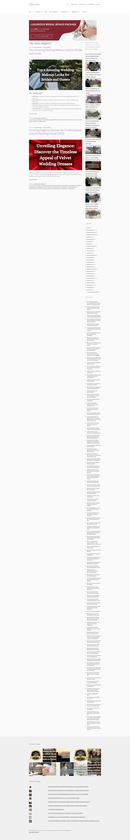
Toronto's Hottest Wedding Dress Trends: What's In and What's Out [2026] (65, 813)
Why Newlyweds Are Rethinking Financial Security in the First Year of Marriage (93, 664)
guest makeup (53, 119)
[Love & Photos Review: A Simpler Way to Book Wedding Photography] (93, 181)
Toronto (84, 11)
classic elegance (46, 119)
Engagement (89, 237)
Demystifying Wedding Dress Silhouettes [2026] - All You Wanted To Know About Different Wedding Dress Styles (73, 820)
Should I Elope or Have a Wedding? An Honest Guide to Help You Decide (93, 450)
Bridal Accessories (83, 4)
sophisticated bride (55, 187)
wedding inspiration (57, 188)
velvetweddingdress (33, 188)
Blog (46, 11)
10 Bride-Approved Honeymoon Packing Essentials (93, 380)
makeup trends (69, 119)
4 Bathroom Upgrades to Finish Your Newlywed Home (93, 492)
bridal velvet (51, 185)
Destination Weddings (91, 234)
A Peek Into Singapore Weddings (93, 611)
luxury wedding (78, 185)
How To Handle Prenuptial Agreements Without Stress (93, 592)
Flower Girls (89, 241)
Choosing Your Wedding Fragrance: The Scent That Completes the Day (92, 404)
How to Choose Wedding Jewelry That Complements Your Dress (93, 413)
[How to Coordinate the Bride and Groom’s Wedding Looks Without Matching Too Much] (93, 133)
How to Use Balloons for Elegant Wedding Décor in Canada (92, 91)
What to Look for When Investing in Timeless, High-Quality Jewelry (92, 206)
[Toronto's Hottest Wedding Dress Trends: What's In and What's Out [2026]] (80, 769)
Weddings (89, 289)
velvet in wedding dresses (50, 174)
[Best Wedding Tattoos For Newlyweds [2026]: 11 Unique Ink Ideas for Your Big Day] (49, 769)
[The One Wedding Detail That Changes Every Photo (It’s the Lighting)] (93, 82)
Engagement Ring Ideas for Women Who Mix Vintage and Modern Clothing (93, 190)
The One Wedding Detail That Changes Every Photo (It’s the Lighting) (93, 74)
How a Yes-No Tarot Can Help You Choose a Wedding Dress (94, 656)
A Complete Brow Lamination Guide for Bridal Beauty (93, 682)
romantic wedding (47, 187)
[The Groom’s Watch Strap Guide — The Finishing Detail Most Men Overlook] (93, 165)
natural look (75, 119)
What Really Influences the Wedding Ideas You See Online (93, 649)
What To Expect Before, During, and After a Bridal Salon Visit (93, 645)
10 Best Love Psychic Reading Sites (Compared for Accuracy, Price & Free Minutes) (93, 396)
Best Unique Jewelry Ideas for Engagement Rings (93, 463)
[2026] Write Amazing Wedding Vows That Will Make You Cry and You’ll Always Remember (68, 790)
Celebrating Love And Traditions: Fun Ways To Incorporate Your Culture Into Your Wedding (94, 637)
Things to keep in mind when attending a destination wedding (93, 424)
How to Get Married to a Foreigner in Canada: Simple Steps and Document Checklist (93, 354)
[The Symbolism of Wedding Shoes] (36, 769)
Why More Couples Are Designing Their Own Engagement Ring (93, 387)
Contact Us (98, 4)
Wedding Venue (90, 287)
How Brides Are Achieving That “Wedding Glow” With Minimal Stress (93, 528)
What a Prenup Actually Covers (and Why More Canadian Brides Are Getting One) (93, 538)
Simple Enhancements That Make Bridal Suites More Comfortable (94, 659)
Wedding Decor (90, 262)
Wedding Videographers (93, 292)
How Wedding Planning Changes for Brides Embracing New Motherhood (93, 608)
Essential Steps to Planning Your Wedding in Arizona (94, 678)
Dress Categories (53, 11)
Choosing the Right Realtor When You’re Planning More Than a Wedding (94, 580)
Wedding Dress (74, 4)
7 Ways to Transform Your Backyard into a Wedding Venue (93, 432)
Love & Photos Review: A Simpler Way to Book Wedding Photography (92, 174)
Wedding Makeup (37, 118)
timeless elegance (64, 187)
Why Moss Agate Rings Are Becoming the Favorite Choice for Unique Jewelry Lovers (94, 455)
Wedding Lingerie (90, 273)
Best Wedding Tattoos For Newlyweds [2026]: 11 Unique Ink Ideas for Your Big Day (66, 817)
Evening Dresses (90, 239)
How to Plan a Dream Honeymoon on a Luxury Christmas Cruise (94, 705)
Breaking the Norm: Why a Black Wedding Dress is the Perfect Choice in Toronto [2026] (68, 794)
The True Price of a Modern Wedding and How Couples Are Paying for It (93, 588)
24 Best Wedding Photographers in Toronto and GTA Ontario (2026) (63, 798)
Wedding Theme (90, 282)
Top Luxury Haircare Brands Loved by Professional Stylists (93, 599)
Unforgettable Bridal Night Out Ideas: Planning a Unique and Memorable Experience (67, 805)
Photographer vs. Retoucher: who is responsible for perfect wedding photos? (94, 376)
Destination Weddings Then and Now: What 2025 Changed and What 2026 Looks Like (93, 533)
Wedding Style (90, 280)
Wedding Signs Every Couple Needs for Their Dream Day (93, 633)
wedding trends (71, 188)
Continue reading (33, 113)
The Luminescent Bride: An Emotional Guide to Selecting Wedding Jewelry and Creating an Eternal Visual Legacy (94, 418)
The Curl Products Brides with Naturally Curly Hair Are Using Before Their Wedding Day (93, 437)
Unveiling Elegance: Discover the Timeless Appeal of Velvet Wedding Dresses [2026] (55, 131)
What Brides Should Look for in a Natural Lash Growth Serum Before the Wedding (94, 349)
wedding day (35, 121)
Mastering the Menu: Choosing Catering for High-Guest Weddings (93, 504)
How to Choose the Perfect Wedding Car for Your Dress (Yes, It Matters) (93, 629)
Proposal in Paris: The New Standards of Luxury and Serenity (92, 409)
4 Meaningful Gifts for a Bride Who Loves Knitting (93, 489)
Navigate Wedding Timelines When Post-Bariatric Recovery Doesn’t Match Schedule (93, 619)
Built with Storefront (34, 832)
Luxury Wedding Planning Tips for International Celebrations (93, 466)
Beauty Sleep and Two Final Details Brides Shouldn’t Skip (93, 614)
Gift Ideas (89, 243)
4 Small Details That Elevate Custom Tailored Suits (93, 500)
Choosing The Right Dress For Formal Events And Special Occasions (93, 514)
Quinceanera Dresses (91, 255)
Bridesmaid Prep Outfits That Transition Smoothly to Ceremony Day (93, 624)
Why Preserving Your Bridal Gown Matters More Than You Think (94, 641)
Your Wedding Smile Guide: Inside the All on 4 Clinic (94, 701)
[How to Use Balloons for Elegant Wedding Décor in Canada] (93, 98)
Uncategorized (90, 257)
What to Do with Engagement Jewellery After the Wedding (93, 596)
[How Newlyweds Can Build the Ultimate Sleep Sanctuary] (93, 149)
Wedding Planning (91, 278)
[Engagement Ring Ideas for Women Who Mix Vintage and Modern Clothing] (93, 197)
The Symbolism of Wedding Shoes (56, 809)
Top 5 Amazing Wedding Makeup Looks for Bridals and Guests (55, 51)
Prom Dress (89, 253)
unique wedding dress (72, 187)
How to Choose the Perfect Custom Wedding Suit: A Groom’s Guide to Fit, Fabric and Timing (94, 303)
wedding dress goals (48, 188)
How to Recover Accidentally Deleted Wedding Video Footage (93, 566)
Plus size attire (90, 250)
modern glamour (32, 187)
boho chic (33, 185)
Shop (68, 4)
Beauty (88, 227)
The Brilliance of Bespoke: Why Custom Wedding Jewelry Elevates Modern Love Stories (93, 690)
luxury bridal (71, 185)
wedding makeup (42, 121)
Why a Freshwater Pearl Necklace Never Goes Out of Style (94, 523)
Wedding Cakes (90, 259)
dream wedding (65, 185)
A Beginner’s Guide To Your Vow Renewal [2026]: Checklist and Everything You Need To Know (69, 801)
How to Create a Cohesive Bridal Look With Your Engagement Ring (92, 107)
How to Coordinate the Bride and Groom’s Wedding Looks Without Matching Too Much (94, 320)
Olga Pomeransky (38, 47)
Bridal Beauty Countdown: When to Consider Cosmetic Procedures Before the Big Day (94, 669)
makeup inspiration (61, 119)
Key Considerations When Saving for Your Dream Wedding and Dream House (94, 559)
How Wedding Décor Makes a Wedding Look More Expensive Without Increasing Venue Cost (93, 441)
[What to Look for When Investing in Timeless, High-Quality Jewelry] (93, 214)
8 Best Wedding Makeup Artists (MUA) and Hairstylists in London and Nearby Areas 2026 (68, 786)
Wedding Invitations (91, 269)
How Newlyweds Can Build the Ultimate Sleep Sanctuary (93, 141)
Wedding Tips (91, 4)
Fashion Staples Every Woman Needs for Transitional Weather (93, 428)
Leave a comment (47, 47)
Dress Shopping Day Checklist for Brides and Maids (94, 446)
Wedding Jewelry (90, 271)
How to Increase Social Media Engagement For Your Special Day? (93, 674)
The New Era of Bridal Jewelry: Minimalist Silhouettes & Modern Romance (94, 728)
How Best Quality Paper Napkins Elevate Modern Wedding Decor (93, 459)
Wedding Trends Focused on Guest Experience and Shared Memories (93, 471)
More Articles (64, 11)
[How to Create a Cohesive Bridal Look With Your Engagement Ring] (93, 114)
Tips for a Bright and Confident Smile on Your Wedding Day (93, 652)
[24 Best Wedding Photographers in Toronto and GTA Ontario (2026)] (80, 755)
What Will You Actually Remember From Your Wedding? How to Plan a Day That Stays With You (94, 359)
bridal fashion (45, 185)
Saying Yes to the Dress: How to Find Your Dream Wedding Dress (93, 485)
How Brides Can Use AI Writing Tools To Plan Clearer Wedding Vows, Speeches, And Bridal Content (93, 476)
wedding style (65, 188)
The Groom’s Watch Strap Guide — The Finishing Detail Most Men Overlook (92, 157)
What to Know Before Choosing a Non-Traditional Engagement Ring (94, 519)
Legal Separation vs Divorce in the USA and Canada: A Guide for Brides (94, 723)
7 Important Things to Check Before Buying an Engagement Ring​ (93, 713)
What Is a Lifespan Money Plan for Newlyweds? (93, 547)
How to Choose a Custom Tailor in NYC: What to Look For (93, 384)
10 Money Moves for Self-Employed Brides (92, 391)
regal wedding (39, 187)
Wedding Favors (90, 266)
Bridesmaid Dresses (91, 232)
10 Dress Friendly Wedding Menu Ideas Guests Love (93, 363)
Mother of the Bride (91, 246)
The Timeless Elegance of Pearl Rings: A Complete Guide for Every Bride (93, 509)
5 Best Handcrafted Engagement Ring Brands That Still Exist (93, 563)
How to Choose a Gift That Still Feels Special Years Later (93, 603)
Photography (89, 248)
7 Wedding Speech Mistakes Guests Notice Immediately (92, 481)
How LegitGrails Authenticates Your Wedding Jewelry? (93, 575)
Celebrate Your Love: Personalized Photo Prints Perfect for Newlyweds (92, 571)
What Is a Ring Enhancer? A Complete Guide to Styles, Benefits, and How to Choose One (94, 543)
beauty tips (33, 119)
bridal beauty (39, 119)
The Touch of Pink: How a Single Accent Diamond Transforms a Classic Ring (93, 368)
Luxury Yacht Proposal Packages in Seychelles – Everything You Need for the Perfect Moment (93, 718)
